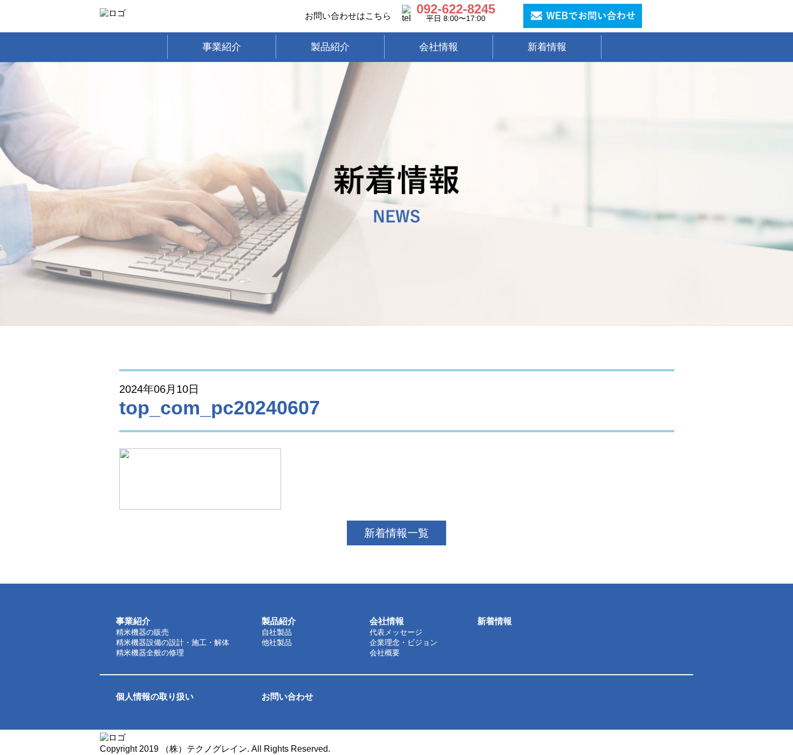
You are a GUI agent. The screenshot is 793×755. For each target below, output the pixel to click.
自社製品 (277, 632)
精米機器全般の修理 (150, 652)
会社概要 (385, 652)
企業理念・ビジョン (403, 642)
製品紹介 (279, 621)
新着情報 (494, 621)
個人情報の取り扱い (155, 696)
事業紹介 (133, 621)
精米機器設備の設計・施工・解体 (172, 642)
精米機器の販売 (142, 632)
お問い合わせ (287, 696)
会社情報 (387, 621)
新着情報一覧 (396, 533)
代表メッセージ (396, 632)
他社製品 (277, 642)
